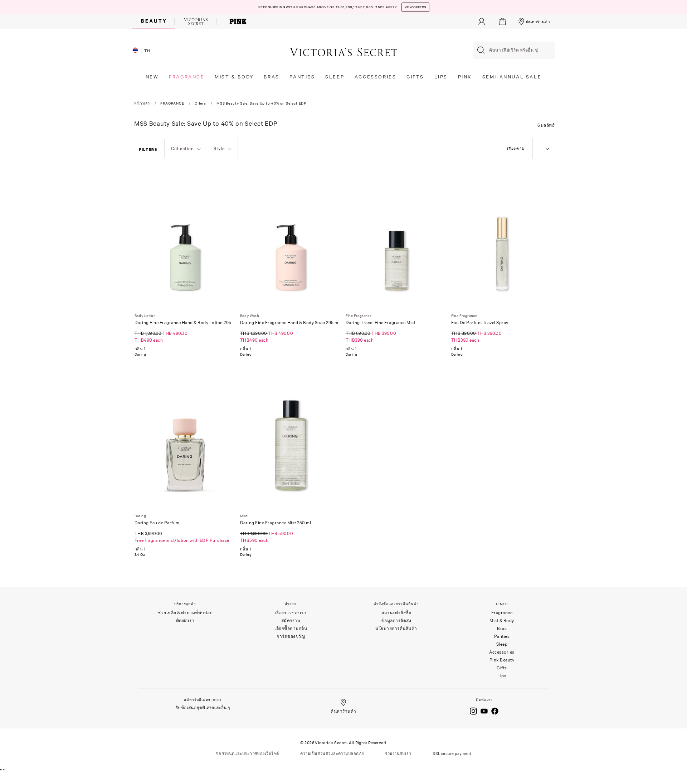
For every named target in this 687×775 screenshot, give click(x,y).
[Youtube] (484, 710)
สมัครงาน (291, 620)
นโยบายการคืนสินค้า (396, 628)
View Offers (415, 7)
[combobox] (514, 50)
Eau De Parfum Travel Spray (479, 322)
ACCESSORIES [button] (375, 77)
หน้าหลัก (142, 103)
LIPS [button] (441, 77)
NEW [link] (152, 77)
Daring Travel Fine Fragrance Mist (381, 322)
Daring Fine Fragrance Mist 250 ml (275, 522)
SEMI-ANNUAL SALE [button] (512, 77)
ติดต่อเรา (185, 620)
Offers (200, 103)
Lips (501, 675)
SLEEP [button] (334, 77)
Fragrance (502, 612)
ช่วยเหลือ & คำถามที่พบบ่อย (185, 612)
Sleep (502, 644)
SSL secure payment (452, 753)
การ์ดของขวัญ (291, 636)
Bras (502, 628)
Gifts (502, 667)
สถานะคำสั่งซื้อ (396, 612)
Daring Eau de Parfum (157, 522)
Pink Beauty (502, 660)
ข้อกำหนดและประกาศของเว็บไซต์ (247, 753)
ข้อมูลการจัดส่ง (396, 620)
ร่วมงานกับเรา (398, 753)
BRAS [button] (271, 77)
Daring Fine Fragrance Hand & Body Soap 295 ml (290, 322)
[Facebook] (494, 710)
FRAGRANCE (172, 103)
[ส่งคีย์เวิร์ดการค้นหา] (481, 50)
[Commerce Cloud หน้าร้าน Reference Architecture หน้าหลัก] (343, 51)
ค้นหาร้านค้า (538, 21)
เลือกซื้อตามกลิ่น (290, 628)
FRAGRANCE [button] (186, 77)
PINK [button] (465, 77)
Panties (502, 636)
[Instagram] (473, 710)
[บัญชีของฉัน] (482, 21)
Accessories (502, 652)
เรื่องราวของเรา (291, 612)
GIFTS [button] (415, 77)
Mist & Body (501, 620)
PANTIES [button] (302, 77)
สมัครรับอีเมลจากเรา (202, 699)
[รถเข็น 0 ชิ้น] (503, 21)
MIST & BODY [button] (234, 77)
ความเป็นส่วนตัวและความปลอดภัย (332, 753)
